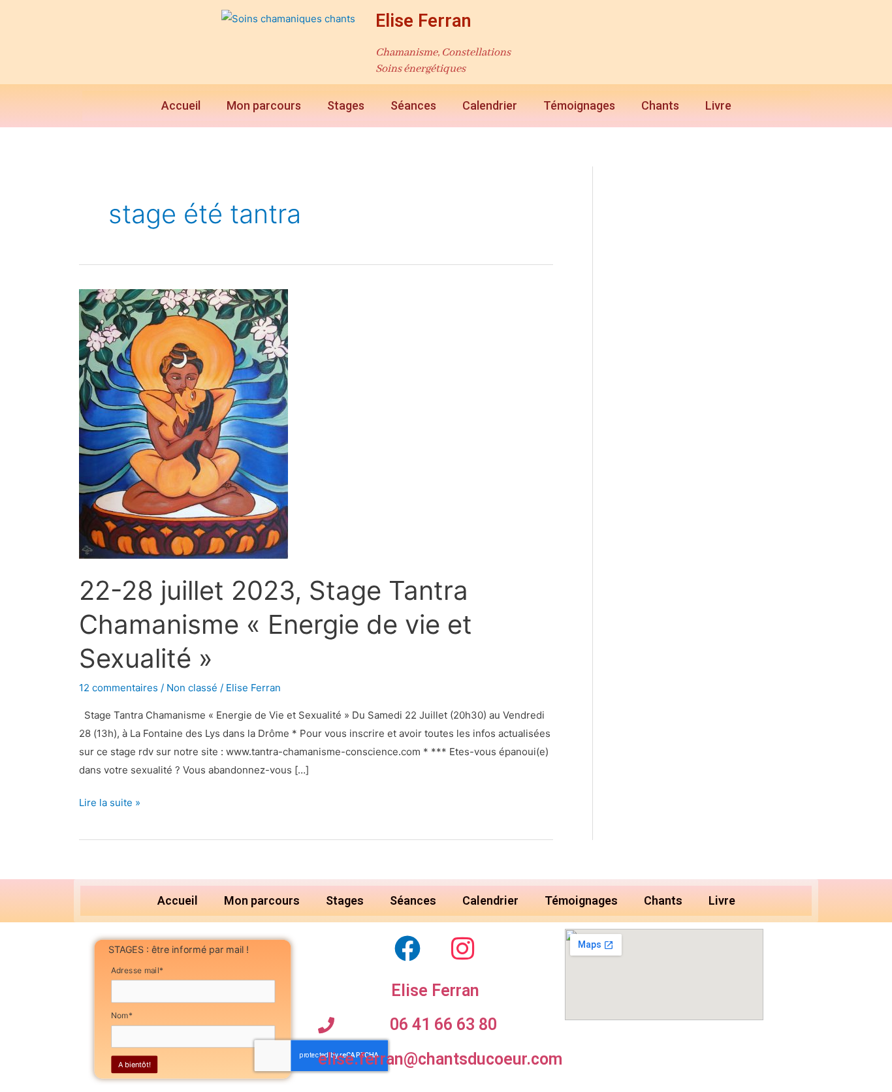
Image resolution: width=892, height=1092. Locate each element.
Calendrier (489, 105)
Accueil (180, 105)
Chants (660, 105)
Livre (718, 105)
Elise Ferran (423, 20)
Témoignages (579, 105)
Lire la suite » (109, 801)
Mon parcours (264, 105)
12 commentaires (118, 687)
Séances (413, 105)
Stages (345, 105)
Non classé (192, 687)
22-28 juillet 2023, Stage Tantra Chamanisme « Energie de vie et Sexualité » (275, 624)
